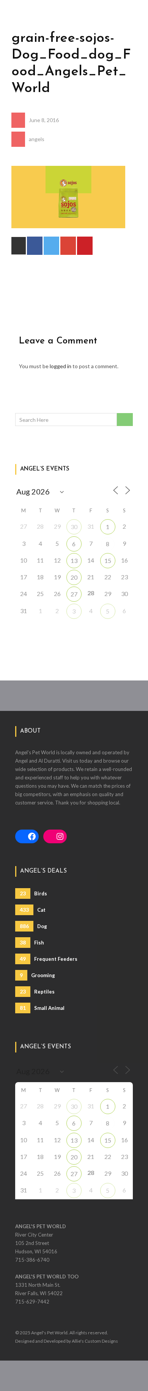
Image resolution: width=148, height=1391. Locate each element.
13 (74, 560)
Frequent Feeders (48, 958)
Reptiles (37, 991)
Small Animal (42, 1008)
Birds (33, 893)
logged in (60, 366)
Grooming (37, 975)
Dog (33, 926)
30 (74, 526)
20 (74, 577)
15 (107, 560)
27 (74, 594)
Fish (32, 942)
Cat (33, 909)
